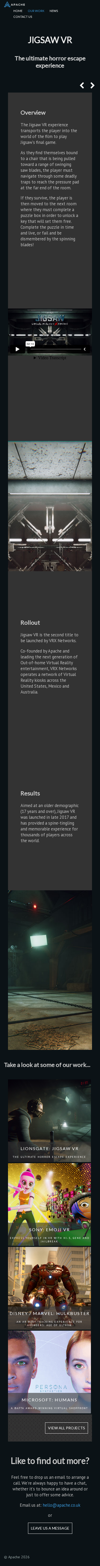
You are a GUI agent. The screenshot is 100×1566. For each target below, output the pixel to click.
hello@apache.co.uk (61, 1505)
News (54, 10)
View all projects (66, 1428)
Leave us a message (50, 1528)
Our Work (36, 10)
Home (17, 10)
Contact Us (22, 16)
